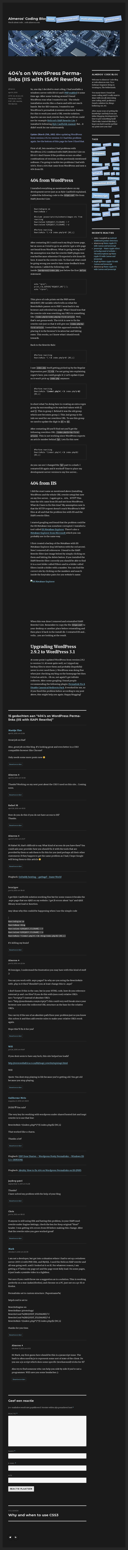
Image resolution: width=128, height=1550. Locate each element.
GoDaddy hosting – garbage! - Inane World (40, 877)
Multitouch (97, 201)
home (51, 19)
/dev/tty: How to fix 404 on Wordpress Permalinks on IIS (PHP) (50, 1170)
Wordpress (12, 104)
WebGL (116, 214)
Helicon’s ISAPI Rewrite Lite (61, 120)
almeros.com (113, 19)
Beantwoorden (15, 764)
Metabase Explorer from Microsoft (48, 533)
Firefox (116, 165)
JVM (117, 196)
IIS (14, 96)
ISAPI (19, 99)
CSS (95, 159)
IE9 (113, 174)
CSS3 (115, 159)
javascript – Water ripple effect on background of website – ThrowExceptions (107, 251)
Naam (11, 1451)
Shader (96, 205)
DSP (107, 165)
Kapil (96, 262)
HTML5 (97, 173)
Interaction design (104, 183)
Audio (116, 145)
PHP (10, 101)
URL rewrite (17, 101)
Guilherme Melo (17, 1098)
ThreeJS (115, 205)
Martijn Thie (15, 730)
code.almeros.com (68, 19)
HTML (116, 168)
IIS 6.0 (18, 96)
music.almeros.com (91, 19)
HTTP (10, 96)
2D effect (96, 145)
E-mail (12, 1463)
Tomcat (96, 209)
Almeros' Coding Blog (28, 19)
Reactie (13, 1414)
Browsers (99, 153)
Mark (11, 1249)
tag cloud (105, 205)
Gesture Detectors (100, 169)
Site (10, 1475)
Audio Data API (99, 148)
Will (10, 1046)
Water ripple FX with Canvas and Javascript (105, 256)
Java (115, 189)
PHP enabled (70, 92)
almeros (11, 89)
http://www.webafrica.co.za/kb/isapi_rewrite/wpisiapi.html (38, 1063)
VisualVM (96, 214)
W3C (106, 214)
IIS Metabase (113, 178)
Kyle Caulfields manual (64, 124)
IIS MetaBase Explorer (53, 529)
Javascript (100, 195)
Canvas (116, 154)
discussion (97, 165)
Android (107, 145)
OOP (108, 201)
